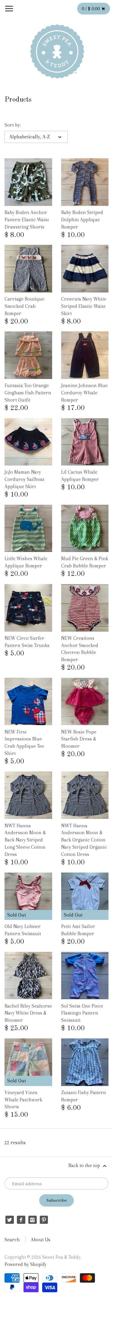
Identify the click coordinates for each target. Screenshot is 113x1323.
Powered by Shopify (25, 1264)
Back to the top (84, 1165)
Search (12, 1239)
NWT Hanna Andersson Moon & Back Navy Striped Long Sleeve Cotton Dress (25, 840)
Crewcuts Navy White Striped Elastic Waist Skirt (83, 306)
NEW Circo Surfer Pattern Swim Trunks (27, 641)
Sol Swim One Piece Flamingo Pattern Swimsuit (82, 1013)
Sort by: (13, 125)
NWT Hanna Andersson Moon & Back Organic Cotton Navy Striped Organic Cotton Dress (84, 840)
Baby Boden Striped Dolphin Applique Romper (82, 220)
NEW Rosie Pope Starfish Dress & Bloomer (78, 739)
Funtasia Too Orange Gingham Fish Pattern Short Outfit (28, 393)
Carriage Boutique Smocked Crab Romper (24, 306)
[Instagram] (32, 1220)
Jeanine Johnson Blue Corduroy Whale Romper (84, 393)
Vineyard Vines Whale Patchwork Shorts (23, 1100)
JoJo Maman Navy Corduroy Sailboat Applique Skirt (24, 479)
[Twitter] (9, 1220)
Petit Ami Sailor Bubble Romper (78, 930)
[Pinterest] (44, 1220)
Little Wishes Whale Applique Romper (26, 562)
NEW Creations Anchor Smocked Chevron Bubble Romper (79, 648)
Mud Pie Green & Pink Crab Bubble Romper (84, 562)
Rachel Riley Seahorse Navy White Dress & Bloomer (28, 1013)
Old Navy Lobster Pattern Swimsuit (23, 930)
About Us (40, 1239)
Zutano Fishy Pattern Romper (83, 1096)
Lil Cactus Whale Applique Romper (80, 475)
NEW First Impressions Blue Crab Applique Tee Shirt (24, 742)
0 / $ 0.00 (91, 8)
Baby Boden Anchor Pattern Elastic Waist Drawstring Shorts (27, 220)
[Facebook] (21, 1220)
